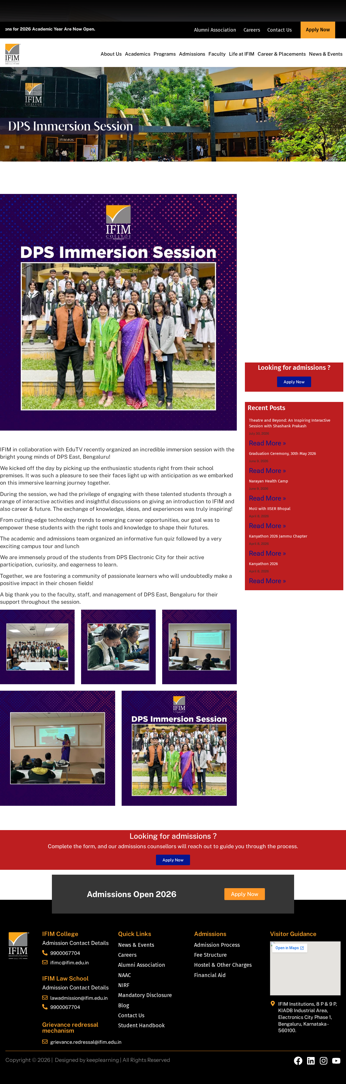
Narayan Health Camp (268, 481)
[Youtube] (336, 1060)
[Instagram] (323, 1060)
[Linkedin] (311, 1060)
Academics (137, 54)
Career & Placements (282, 54)
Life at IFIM (241, 54)
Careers (252, 30)
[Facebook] (298, 1060)
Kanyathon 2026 (263, 563)
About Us (111, 54)
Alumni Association (215, 30)
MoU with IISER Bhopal (269, 508)
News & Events (325, 54)
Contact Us (279, 30)
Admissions (192, 54)
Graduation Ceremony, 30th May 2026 (282, 453)
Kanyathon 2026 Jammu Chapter (278, 536)
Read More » (267, 443)
